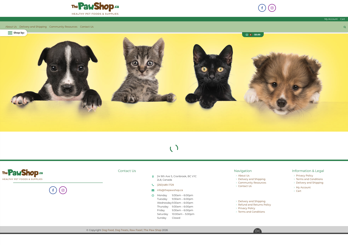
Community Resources (63, 26)
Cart (342, 19)
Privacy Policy (304, 175)
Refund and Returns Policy (254, 204)
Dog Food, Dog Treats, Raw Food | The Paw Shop (131, 230)
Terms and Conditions (309, 179)
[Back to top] (344, 232)
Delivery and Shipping (33, 26)
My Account (331, 19)
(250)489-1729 (165, 184)
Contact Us (87, 26)
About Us (11, 26)
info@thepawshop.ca (170, 190)
